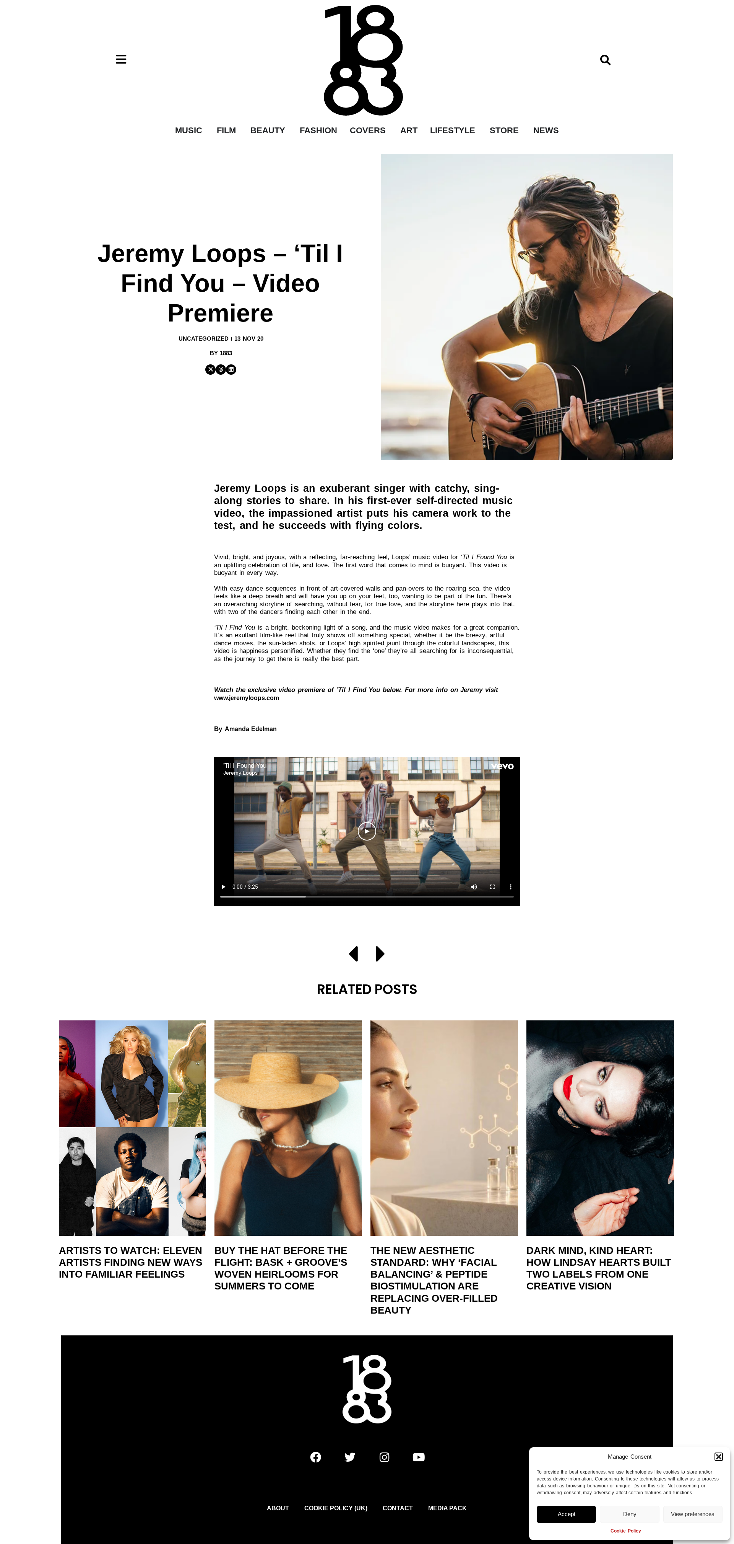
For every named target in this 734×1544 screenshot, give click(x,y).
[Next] (376, 955)
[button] (719, 1457)
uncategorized (204, 338)
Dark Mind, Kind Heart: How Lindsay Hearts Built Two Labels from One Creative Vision (598, 1268)
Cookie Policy (626, 1531)
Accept (566, 1514)
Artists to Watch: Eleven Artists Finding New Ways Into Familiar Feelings (130, 1262)
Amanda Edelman (251, 729)
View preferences (693, 1514)
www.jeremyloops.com (246, 698)
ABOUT (278, 1508)
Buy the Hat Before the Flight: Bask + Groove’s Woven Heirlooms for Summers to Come (280, 1268)
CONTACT (398, 1508)
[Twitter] (350, 1457)
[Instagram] (384, 1457)
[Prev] (357, 955)
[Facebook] (315, 1457)
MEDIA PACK (447, 1508)
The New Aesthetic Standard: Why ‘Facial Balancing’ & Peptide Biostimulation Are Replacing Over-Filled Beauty (434, 1280)
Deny (630, 1514)
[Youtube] (419, 1457)
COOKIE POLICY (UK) (335, 1508)
